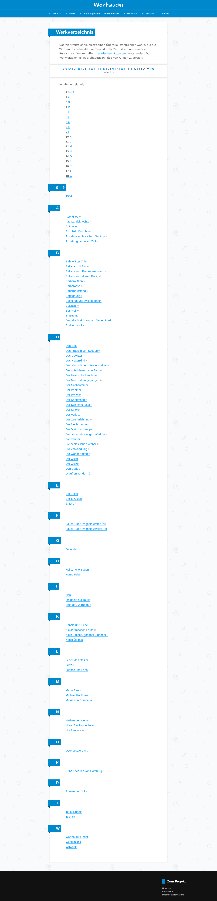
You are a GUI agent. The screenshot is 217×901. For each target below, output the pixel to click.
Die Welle (72, 458)
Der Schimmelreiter (78, 404)
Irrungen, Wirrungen (78, 604)
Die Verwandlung (76, 449)
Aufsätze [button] (56, 13)
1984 (69, 196)
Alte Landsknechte (77, 221)
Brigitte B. (72, 315)
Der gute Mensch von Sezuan (84, 370)
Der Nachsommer (77, 385)
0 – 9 (70, 92)
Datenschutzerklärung (173, 894)
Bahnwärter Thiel (76, 261)
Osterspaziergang (77, 750)
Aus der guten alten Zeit (81, 241)
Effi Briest (72, 493)
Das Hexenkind (75, 360)
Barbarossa (73, 286)
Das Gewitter (74, 355)
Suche (165, 13)
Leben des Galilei (77, 660)
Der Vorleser (73, 414)
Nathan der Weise (77, 720)
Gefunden (72, 549)
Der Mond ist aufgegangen (82, 380)
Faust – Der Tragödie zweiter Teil (86, 528)
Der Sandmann (75, 399)
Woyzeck (71, 846)
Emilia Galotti (74, 498)
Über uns (166, 888)
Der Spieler (73, 409)
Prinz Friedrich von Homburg (84, 771)
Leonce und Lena (77, 670)
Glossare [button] (149, 13)
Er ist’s (70, 503)
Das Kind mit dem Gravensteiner (86, 365)
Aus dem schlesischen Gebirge (85, 236)
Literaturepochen (91, 13)
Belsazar (71, 305)
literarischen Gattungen (111, 53)
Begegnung (73, 295)
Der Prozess (73, 395)
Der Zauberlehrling (77, 419)
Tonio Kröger (74, 811)
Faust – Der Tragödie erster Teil (86, 524)
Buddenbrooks (75, 325)
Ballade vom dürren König (82, 276)
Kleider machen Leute (79, 630)
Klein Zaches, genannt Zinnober (86, 634)
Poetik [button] (71, 13)
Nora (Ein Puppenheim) (80, 725)
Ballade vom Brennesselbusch (85, 271)
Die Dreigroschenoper (79, 429)
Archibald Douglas (77, 231)
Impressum (167, 891)
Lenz (69, 665)
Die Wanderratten (77, 453)
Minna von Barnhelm (79, 700)
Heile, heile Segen (77, 569)
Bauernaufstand (76, 291)
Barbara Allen (74, 281)
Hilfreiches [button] (131, 13)
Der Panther (73, 390)
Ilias (68, 595)
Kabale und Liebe (77, 625)
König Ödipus (74, 639)
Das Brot (71, 345)
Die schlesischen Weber (81, 444)
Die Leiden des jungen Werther (85, 434)
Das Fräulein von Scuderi (82, 350)
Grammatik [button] (113, 13)
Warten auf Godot (77, 837)
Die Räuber (73, 439)
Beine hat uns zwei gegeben (84, 300)
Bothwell (71, 310)
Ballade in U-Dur (76, 266)
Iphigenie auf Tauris (78, 599)
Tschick (70, 816)
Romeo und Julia (76, 791)
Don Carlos (73, 468)
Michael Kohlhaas (77, 695)
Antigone (71, 226)
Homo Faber (73, 574)
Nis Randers (73, 730)
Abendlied (72, 216)
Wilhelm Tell (73, 841)
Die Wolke (72, 463)
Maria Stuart (73, 690)
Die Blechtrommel (77, 424)
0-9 (65, 68)
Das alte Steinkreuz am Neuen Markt (89, 320)
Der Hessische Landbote (81, 375)
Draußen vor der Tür (79, 473)
